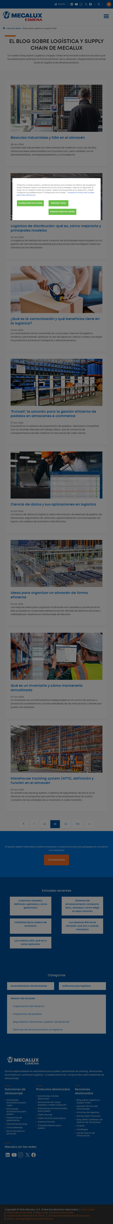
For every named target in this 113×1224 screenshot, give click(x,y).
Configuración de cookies (30, 203)
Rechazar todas (58, 203)
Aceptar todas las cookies (62, 211)
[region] (56, 199)
